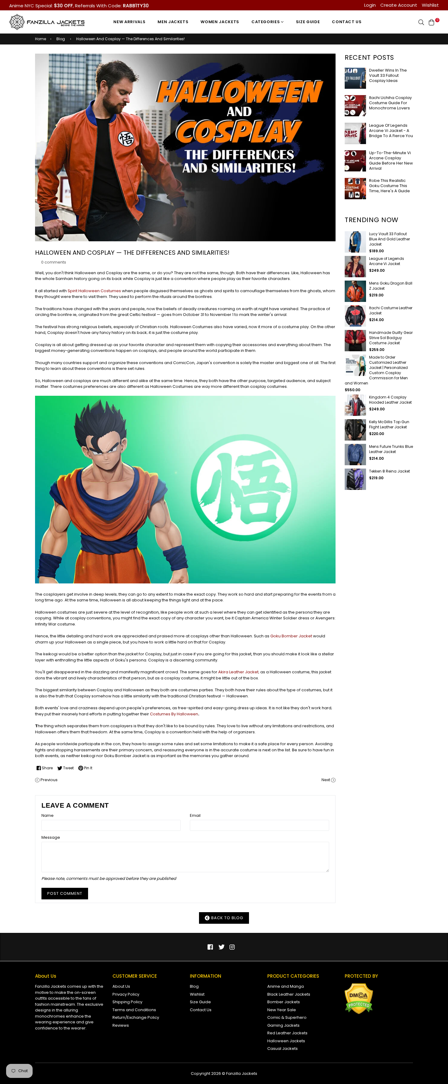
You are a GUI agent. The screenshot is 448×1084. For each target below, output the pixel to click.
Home (40, 38)
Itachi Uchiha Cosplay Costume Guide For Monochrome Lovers (390, 103)
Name (47, 815)
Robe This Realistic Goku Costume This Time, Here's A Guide (389, 185)
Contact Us (347, 22)
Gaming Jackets (283, 1025)
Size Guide (308, 22)
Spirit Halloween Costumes (94, 291)
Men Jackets (173, 22)
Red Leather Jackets (287, 1033)
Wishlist (430, 5)
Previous (49, 780)
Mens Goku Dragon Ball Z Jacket (390, 286)
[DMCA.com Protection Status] (359, 1013)
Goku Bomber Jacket (291, 636)
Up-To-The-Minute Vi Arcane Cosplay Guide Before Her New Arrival (391, 160)
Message (50, 837)
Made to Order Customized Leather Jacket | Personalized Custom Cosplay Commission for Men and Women (376, 370)
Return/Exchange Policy (135, 1017)
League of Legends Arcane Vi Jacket (386, 261)
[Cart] (431, 22)
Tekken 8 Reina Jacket (389, 471)
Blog (60, 38)
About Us (121, 986)
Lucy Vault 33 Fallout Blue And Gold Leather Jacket (389, 239)
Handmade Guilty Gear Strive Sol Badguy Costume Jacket (391, 337)
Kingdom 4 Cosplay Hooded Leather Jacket (390, 400)
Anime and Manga (285, 986)
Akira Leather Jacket (238, 672)
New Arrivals (129, 22)
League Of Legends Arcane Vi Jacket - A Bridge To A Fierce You (391, 130)
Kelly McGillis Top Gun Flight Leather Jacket (389, 424)
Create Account (398, 5)
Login (370, 5)
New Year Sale (281, 1010)
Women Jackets (220, 22)
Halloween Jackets (286, 1041)
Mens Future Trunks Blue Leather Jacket (391, 449)
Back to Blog (226, 918)
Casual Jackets (282, 1048)
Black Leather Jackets (288, 994)
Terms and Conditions (134, 1010)
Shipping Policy (127, 1002)
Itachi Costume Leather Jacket (390, 310)
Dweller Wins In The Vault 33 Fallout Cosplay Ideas (388, 75)
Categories (266, 22)
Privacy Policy (125, 994)
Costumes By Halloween (174, 714)
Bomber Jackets (283, 1002)
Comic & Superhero (287, 1017)
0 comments (53, 262)
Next (326, 780)
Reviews (120, 1025)
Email (195, 815)
